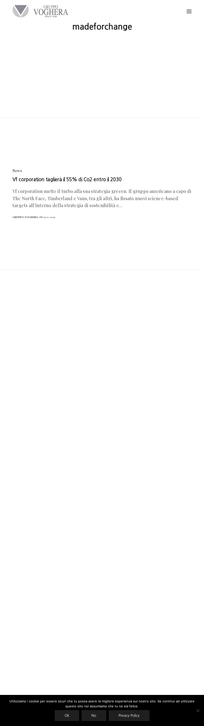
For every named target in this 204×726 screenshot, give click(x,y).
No (94, 715)
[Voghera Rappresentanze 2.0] (41, 11)
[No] (197, 710)
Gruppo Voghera (25, 217)
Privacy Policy (129, 715)
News (17, 170)
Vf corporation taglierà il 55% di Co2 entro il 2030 (67, 179)
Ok (67, 715)
